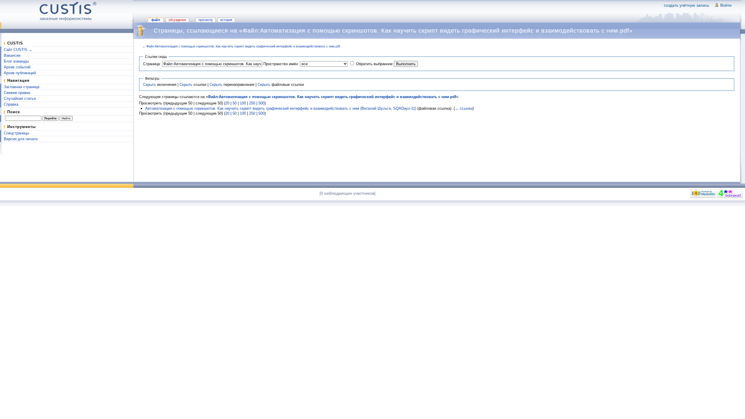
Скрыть (149, 84)
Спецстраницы (16, 133)
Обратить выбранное (374, 64)
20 (227, 103)
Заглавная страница (21, 87)
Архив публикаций (20, 73)
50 (235, 103)
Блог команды (16, 61)
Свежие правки (17, 92)
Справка (11, 104)
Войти (726, 5)
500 (261, 103)
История (226, 20)
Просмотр (205, 20)
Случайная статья (20, 98)
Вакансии (12, 55)
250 (252, 103)
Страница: (152, 64)
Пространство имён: (281, 64)
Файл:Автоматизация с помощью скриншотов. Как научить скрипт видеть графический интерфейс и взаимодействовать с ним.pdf (243, 46)
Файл (155, 20)
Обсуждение (177, 20)
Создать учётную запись (686, 5)
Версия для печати (21, 139)
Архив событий (17, 67)
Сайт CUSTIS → (18, 49)
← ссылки (464, 108)
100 (243, 103)
